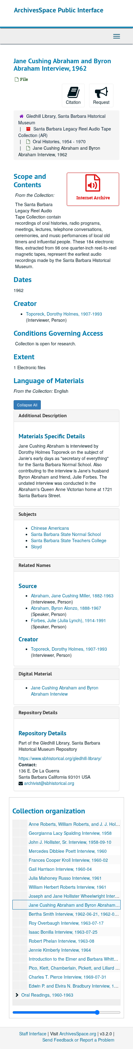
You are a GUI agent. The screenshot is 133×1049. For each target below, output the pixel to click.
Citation (73, 102)
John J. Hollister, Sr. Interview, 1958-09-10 (70, 842)
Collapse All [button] (27, 404)
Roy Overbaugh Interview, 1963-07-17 (66, 923)
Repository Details (38, 712)
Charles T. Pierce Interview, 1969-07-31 (67, 977)
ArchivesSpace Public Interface (58, 10)
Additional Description (43, 415)
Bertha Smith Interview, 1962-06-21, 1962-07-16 (76, 914)
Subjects (27, 514)
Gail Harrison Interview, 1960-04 (60, 869)
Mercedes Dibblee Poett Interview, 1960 (68, 851)
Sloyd (36, 546)
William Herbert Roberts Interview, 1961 (67, 887)
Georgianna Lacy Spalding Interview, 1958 (70, 833)
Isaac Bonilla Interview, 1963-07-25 (63, 932)
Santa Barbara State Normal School (66, 534)
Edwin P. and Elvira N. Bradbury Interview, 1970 (75, 986)
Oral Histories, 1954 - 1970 (59, 141)
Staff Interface (32, 1033)
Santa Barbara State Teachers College (68, 540)
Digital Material (35, 674)
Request (101, 102)
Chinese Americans (50, 528)
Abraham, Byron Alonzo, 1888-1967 (66, 608)
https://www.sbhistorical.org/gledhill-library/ (60, 758)
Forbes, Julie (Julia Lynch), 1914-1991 (68, 620)
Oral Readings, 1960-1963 (47, 995)
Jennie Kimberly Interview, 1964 (60, 950)
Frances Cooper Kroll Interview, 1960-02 (68, 860)
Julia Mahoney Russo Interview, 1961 (65, 878)
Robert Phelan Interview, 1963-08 (61, 941)
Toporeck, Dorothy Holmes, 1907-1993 (64, 314)
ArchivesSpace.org (77, 1033)
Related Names (35, 565)
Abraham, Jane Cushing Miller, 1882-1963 (72, 595)
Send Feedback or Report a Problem (78, 1040)
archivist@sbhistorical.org (49, 783)
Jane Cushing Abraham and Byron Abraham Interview (64, 690)
